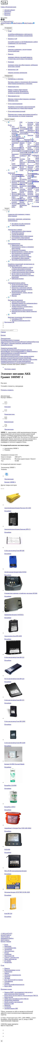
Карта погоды (8, 997)
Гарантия (7, 976)
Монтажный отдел (21, 98)
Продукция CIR (9, 322)
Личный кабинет (9, 10)
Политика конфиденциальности (14, 984)
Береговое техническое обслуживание (20, 317)
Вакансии (7, 15)
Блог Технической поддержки (13, 979)
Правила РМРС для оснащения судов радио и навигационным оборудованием (18, 993)
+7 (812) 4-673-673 (7, 21)
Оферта (6, 973)
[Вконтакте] (5, 1030)
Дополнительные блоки (20, 358)
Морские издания (12, 353)
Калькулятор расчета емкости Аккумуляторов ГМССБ (21, 995)
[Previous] (1, 488)
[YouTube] (5, 1033)
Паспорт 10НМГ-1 (10, 482)
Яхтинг (34, 141)
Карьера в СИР (9, 1003)
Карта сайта (8, 986)
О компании (8, 28)
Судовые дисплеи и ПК (24, 359)
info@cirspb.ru (28, 23)
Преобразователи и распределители (15, 362)
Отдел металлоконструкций (22, 114)
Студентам (20, 49)
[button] (19, 941)
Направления (8, 76)
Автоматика (19, 174)
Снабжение (35, 155)
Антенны (15, 356)
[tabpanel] (19, 443)
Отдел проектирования (21, 106)
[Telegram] (5, 1036)
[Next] (3, 488)
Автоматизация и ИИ (11, 1008)
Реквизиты (7, 11)
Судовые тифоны (11, 359)
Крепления (8, 356)
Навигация (11, 173)
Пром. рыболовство (24, 343)
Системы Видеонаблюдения (9, 350)
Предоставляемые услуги (12, 970)
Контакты (7, 13)
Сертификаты (8, 981)
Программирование (14, 243)
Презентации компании (11, 1000)
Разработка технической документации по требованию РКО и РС (21, 264)
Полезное (23, 64)
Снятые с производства (10, 343)
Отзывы (6, 983)
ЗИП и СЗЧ (24, 351)
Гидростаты (29, 362)
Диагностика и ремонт (15, 229)
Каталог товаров (9, 119)
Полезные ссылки (6, 989)
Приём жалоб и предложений (13, 1002)
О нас (20, 33)
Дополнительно (29, 139)
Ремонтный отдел (18, 90)
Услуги (7, 208)
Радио (10, 125)
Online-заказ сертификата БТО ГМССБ (16, 998)
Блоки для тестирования (13, 351)
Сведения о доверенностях (12, 975)
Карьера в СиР (23, 41)
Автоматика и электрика (22, 81)
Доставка (7, 978)
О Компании (8, 971)
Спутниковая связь (10, 948)
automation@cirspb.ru (7, 938)
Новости (20, 56)
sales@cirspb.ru (17, 23)
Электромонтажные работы (16, 283)
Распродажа (9, 345)
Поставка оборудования (15, 300)
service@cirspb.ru (6, 23)
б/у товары (7, 960)
